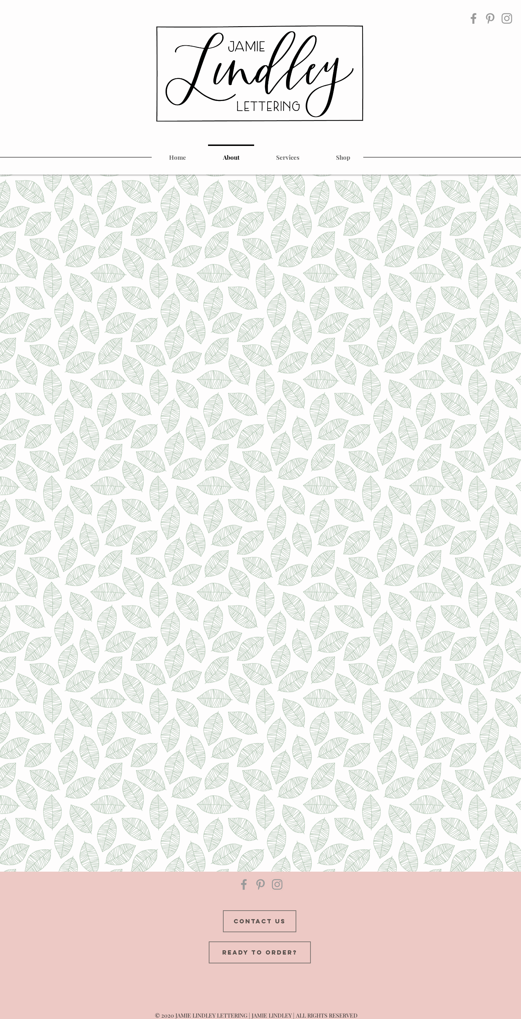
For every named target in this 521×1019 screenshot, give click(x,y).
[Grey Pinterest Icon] (490, 18)
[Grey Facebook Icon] (473, 18)
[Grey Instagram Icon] (507, 18)
